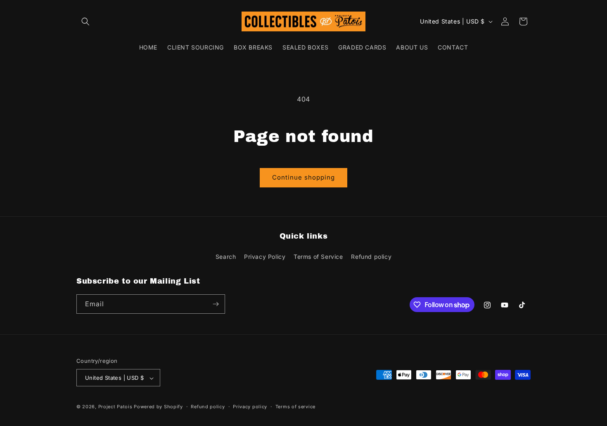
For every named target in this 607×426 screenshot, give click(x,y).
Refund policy (371, 256)
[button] (85, 21)
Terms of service (295, 406)
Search (226, 256)
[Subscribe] (215, 304)
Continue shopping (303, 177)
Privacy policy (250, 406)
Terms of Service (318, 256)
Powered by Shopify (158, 407)
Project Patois (115, 407)
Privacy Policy (264, 256)
